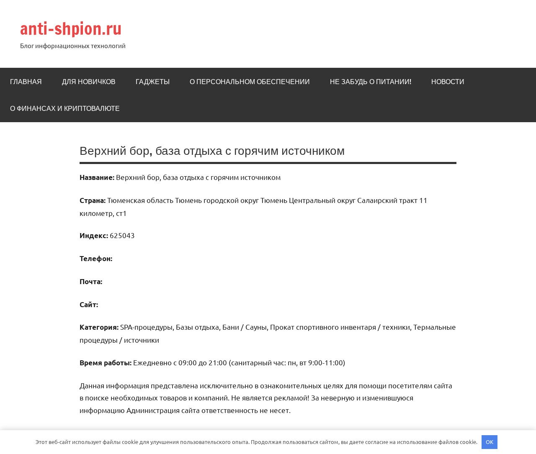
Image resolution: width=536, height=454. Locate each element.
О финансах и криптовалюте (65, 108)
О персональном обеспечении (250, 81)
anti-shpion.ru (71, 28)
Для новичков (89, 81)
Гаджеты (153, 81)
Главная (26, 81)
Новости (447, 81)
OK (489, 441)
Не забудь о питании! (370, 81)
